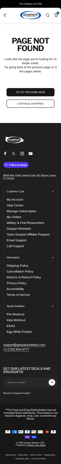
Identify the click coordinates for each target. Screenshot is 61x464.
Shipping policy (49, 455)
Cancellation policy (22, 458)
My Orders (14, 217)
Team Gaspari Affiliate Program (28, 234)
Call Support (15, 246)
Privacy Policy (16, 283)
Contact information (38, 458)
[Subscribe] (52, 382)
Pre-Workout (15, 314)
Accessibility (15, 289)
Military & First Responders (25, 222)
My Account (15, 199)
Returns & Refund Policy (24, 277)
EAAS (11, 326)
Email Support (16, 240)
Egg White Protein (19, 331)
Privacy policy (23, 455)
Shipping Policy (17, 265)
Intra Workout (16, 320)
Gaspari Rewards (19, 228)
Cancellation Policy (20, 271)
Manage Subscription (21, 211)
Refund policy (11, 455)
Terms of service (36, 455)
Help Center (15, 205)
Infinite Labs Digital (36, 445)
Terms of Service (18, 294)
